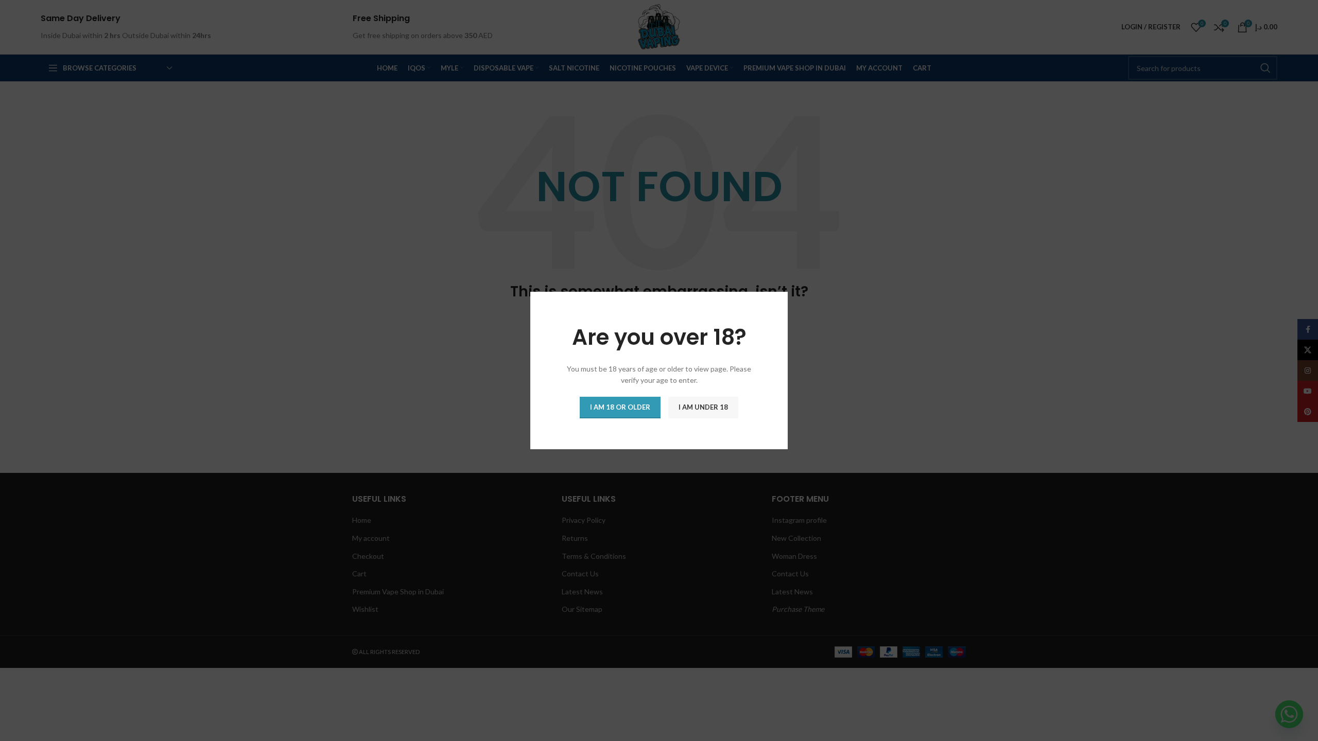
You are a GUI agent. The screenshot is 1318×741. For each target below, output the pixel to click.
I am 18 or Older (620, 407)
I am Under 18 (703, 407)
